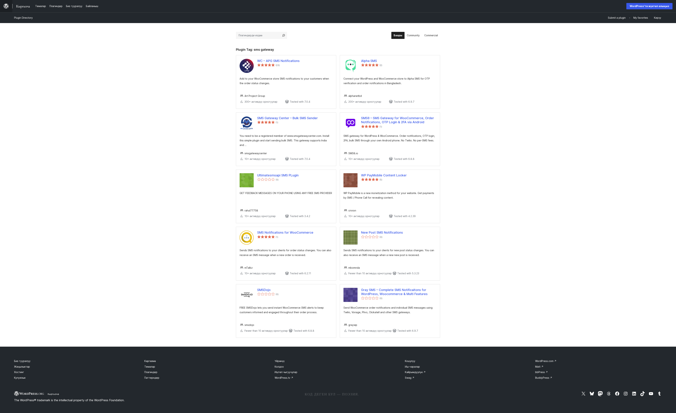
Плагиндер (150, 372)
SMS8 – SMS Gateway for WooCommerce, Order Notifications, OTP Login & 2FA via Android (397, 120)
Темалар (149, 366)
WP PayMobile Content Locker (384, 175)
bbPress (541, 372)
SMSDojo (264, 290)
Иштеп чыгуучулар (286, 372)
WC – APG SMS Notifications (278, 61)
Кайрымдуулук (415, 372)
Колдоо (279, 366)
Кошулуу (410, 360)
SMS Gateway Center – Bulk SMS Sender (287, 118)
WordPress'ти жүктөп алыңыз (649, 6)
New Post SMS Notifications (382, 232)
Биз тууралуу (22, 360)
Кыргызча (53, 394)
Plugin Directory (23, 17)
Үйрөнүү (279, 360)
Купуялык (20, 377)
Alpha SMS (369, 61)
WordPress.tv (284, 377)
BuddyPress (543, 377)
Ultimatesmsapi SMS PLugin (278, 175)
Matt (539, 366)
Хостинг (19, 372)
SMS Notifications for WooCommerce (285, 232)
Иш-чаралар (412, 366)
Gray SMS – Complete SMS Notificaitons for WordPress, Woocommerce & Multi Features (394, 292)
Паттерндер (151, 377)
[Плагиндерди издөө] (283, 35)
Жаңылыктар (22, 366)
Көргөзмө (150, 360)
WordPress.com (545, 360)
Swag (409, 377)
